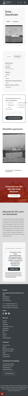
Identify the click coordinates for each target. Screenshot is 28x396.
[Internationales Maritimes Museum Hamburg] (10, 2)
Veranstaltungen (7, 367)
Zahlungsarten (22, 389)
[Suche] (17, 2)
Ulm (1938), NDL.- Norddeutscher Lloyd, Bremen (13, 171)
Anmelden (14, 269)
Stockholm (8, 87)
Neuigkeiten (6, 328)
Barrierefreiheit (14, 389)
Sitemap (9, 390)
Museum (5, 322)
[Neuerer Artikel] (23, 157)
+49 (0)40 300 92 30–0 (11, 303)
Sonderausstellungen (8, 365)
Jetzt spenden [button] (14, 195)
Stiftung (5, 320)
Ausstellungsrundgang (8, 364)
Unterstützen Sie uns (8, 326)
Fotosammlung (9, 69)
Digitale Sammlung (7, 369)
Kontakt (4, 334)
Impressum (13, 387)
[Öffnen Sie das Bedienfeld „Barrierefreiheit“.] (2, 394)
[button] (24, 2)
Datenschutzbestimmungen (11, 276)
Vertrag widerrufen (16, 390)
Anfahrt (4, 347)
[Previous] (4, 157)
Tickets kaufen (6, 356)
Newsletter (5, 330)
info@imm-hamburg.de (12, 307)
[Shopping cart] (20, 2)
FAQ (4, 332)
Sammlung (5, 324)
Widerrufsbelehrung (21, 387)
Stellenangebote (7, 338)
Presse (4, 336)
